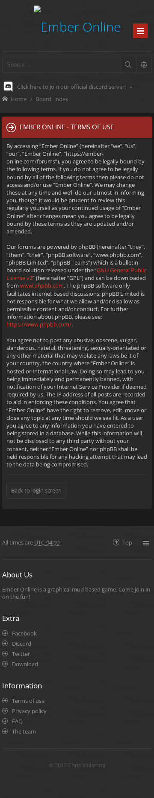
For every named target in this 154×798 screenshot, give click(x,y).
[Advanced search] (143, 64)
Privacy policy (29, 711)
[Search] (128, 64)
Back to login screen (36, 490)
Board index (52, 99)
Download (25, 664)
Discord (21, 643)
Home (19, 99)
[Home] (77, 25)
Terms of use (28, 701)
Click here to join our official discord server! (71, 86)
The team (24, 731)
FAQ (17, 721)
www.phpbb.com (42, 285)
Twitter (21, 654)
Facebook (24, 633)
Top (127, 542)
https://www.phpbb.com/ (38, 324)
